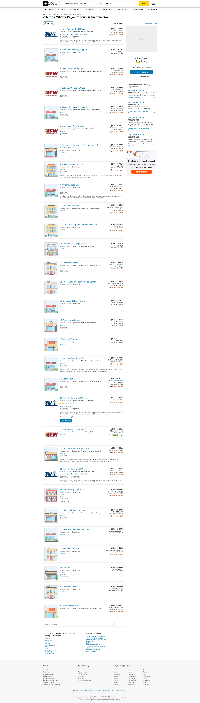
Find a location (118, 400)
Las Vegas (131, 678)
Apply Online (69, 34)
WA (50, 14)
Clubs (92, 129)
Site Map (81, 676)
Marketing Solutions (49, 682)
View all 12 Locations (116, 264)
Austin (116, 672)
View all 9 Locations (116, 380)
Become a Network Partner (51, 680)
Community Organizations (89, 265)
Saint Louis (145, 684)
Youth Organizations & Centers (96, 646)
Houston (130, 672)
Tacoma (55, 14)
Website (62, 34)
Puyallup (47, 638)
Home (44, 14)
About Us (46, 670)
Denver (116, 684)
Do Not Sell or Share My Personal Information (94, 690)
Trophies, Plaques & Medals (90, 451)
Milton (46, 647)
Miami (144, 670)
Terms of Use (115, 690)
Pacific (46, 648)
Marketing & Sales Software (51, 684)
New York (145, 674)
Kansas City (132, 676)
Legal (123, 690)
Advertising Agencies (87, 608)
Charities (99, 361)
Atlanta (116, 670)
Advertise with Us (48, 674)
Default (119, 23)
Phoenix (145, 682)
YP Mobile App (83, 674)
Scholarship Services (93, 644)
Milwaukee (145, 672)
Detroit (130, 670)
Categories (81, 678)
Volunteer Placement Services (96, 639)
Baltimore (117, 674)
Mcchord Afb (48, 652)
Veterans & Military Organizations (70, 31)
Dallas (116, 682)
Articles (80, 670)
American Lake (49, 653)
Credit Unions (90, 31)
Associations (85, 129)
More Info (85, 34)
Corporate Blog (47, 676)
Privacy (75, 690)
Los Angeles (132, 680)
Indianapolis (132, 674)
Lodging (100, 381)
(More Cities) (127, 666)
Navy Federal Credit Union (136, 90)
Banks (83, 400)
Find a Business (83, 672)
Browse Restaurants (84, 680)
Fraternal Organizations (88, 71)
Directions (77, 34)
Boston (116, 676)
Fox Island (47, 650)
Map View (50, 23)
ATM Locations (91, 651)
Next (122, 624)
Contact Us (67, 420)
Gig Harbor (47, 643)
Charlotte (116, 678)
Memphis (131, 684)
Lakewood (47, 642)
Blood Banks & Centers (88, 361)
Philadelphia (146, 680)
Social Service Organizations (90, 109)
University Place (49, 645)
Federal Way (48, 640)
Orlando (144, 678)
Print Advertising (100, 608)
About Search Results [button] (151, 23)
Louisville (131, 682)
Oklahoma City (147, 676)
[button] (153, 4)
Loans (83, 31)
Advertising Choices (49, 678)
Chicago (116, 680)
